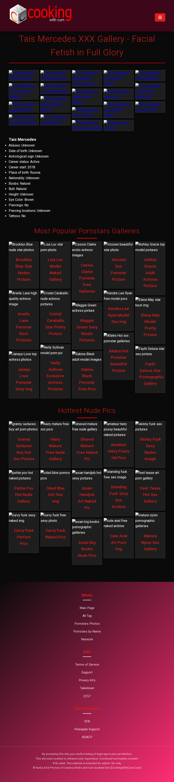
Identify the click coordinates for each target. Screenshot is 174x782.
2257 (87, 696)
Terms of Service (87, 664)
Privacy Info (87, 680)
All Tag (87, 616)
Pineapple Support (87, 729)
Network (87, 639)
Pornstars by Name (87, 631)
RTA (87, 721)
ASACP (87, 737)
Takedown (87, 688)
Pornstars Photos (87, 624)
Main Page (87, 608)
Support (87, 672)
